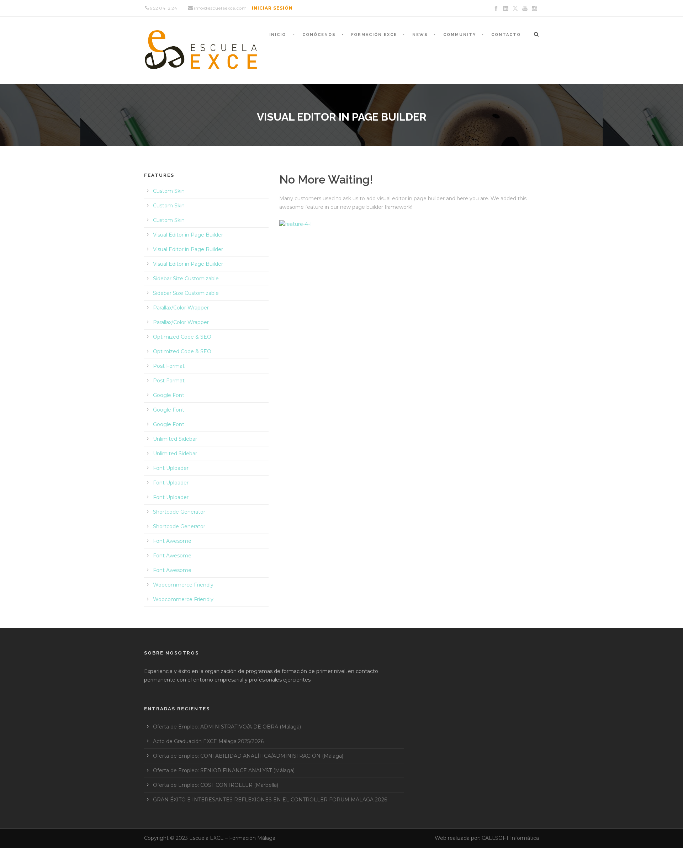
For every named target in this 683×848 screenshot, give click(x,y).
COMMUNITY (459, 34)
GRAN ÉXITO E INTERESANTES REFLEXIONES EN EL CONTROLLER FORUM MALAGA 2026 (270, 799)
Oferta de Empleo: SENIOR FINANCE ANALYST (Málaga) (224, 770)
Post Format (169, 366)
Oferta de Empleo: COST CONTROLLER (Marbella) (215, 785)
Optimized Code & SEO (182, 337)
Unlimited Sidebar (175, 439)
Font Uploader (171, 468)
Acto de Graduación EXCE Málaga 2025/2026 (208, 741)
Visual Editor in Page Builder (188, 235)
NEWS (420, 34)
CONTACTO (506, 34)
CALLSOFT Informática (510, 838)
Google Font (168, 395)
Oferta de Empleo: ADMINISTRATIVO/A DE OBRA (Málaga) (227, 727)
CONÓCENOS (319, 34)
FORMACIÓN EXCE (374, 34)
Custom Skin (169, 191)
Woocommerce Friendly (183, 585)
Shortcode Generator (179, 512)
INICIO (277, 34)
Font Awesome (172, 541)
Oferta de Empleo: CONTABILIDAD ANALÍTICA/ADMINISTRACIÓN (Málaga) (248, 756)
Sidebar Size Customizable (186, 278)
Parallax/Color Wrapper (181, 307)
